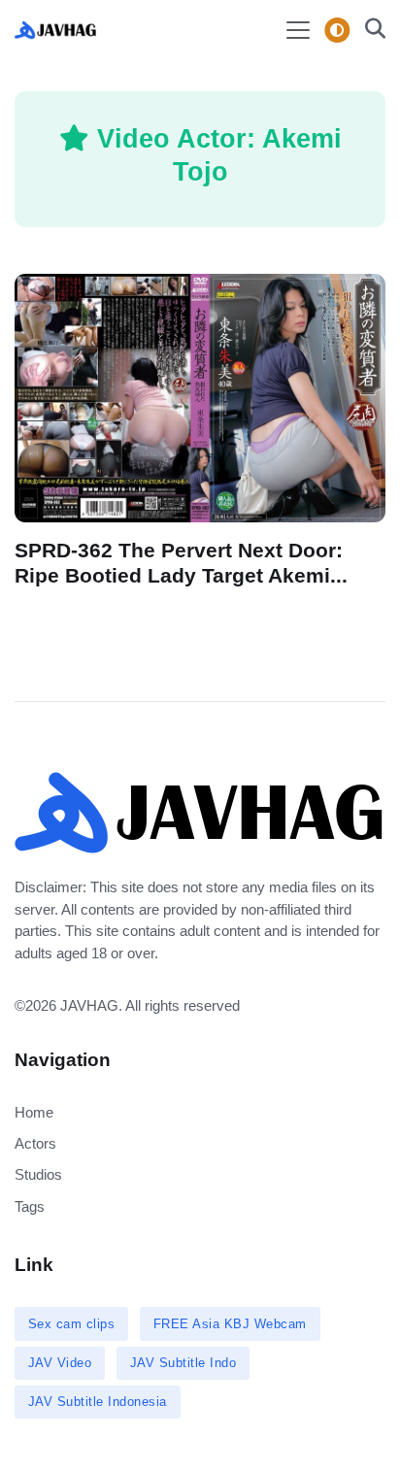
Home (34, 1112)
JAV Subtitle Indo (183, 1362)
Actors (35, 1143)
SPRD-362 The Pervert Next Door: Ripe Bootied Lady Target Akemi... (181, 562)
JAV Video (60, 1362)
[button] (369, 31)
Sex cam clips (72, 1324)
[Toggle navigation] (298, 30)
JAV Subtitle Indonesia (97, 1401)
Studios (38, 1174)
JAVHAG (89, 1005)
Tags (30, 1206)
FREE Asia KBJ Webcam (230, 1324)
